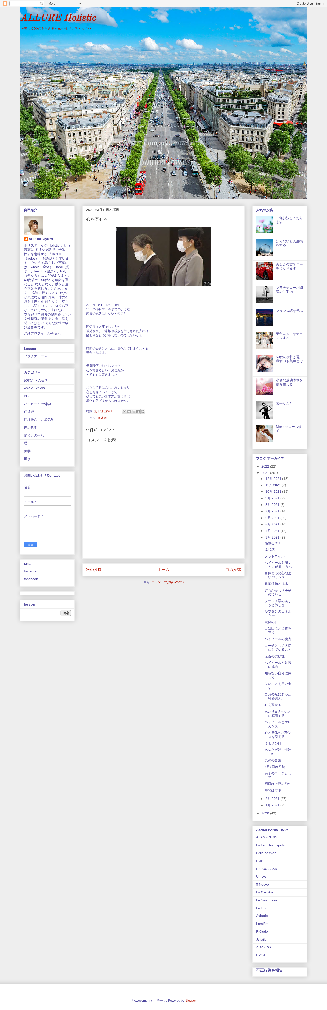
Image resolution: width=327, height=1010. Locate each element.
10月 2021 (273, 491)
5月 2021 (272, 524)
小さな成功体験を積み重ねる (289, 382)
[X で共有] (133, 411)
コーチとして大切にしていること (278, 648)
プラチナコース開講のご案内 (289, 289)
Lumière (262, 923)
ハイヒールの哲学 (37, 404)
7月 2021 (272, 511)
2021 (265, 473)
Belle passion (266, 853)
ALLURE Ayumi (41, 239)
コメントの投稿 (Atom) (168, 582)
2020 (265, 813)
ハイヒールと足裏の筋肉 (278, 665)
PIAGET (262, 955)
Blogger (190, 1000)
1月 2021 (272, 805)
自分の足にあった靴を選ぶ (278, 696)
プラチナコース (35, 356)
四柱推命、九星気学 (39, 420)
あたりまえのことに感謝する (278, 713)
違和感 (270, 550)
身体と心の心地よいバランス (278, 575)
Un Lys (261, 876)
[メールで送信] (124, 411)
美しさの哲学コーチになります (289, 266)
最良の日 (271, 622)
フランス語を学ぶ (289, 311)
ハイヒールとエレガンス (278, 724)
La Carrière (264, 892)
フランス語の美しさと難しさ (278, 603)
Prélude (262, 931)
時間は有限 (273, 790)
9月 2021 (272, 498)
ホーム (163, 570)
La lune (261, 908)
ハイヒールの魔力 (278, 639)
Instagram (31, 571)
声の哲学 (30, 427)
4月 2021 (272, 531)
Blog (27, 396)
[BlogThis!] (129, 411)
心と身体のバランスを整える (278, 735)
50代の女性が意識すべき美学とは (289, 359)
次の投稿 (93, 570)
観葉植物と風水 (276, 584)
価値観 (102, 418)
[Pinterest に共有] (142, 411)
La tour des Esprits (270, 845)
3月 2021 (272, 537)
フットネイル (275, 556)
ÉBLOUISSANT (267, 869)
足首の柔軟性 (275, 656)
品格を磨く (273, 543)
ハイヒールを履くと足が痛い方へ (278, 565)
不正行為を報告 (269, 970)
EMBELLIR (264, 861)
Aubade (262, 916)
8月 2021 (272, 505)
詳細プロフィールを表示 (42, 333)
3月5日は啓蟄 (275, 767)
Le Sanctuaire (266, 900)
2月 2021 (272, 799)
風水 (27, 459)
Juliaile (261, 939)
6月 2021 (272, 518)
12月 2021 (273, 478)
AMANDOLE (265, 947)
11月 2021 (273, 485)
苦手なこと (284, 403)
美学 (27, 451)
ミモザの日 (273, 743)
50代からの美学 (36, 380)
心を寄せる (273, 705)
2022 (265, 466)
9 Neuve (262, 884)
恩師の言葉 (273, 760)
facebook (31, 579)
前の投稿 (233, 570)
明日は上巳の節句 (278, 784)
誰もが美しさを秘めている (278, 592)
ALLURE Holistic (58, 18)
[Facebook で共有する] (138, 411)
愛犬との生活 (34, 435)
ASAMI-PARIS (34, 388)
